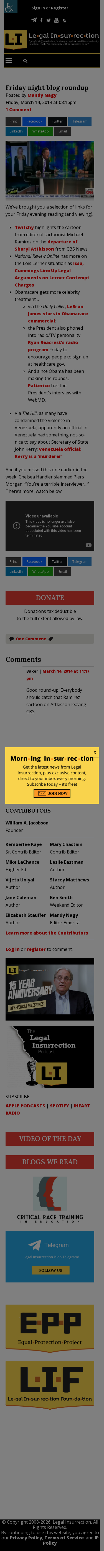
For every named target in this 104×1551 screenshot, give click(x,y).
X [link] (94, 752)
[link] (52, 753)
